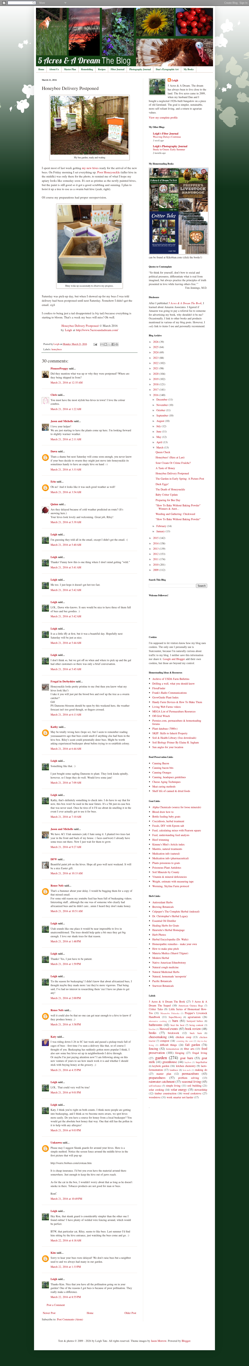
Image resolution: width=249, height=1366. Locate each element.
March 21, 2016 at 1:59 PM (66, 964)
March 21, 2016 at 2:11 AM (66, 439)
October (161, 410)
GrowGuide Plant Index (165, 697)
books (152, 1032)
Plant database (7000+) (165, 728)
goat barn (186, 1058)
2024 (156, 352)
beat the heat (178, 1025)
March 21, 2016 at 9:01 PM (66, 1092)
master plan (163, 1073)
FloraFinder (158, 688)
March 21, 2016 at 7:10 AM (66, 817)
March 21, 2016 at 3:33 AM (66, 469)
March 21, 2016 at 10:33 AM (66, 873)
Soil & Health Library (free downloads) (174, 738)
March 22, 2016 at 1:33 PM (66, 1267)
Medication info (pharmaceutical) (170, 858)
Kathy (54, 727)
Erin (53, 481)
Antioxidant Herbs (162, 902)
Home (41, 69)
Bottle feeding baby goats (166, 816)
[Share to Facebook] (113, 344)
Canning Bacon (160, 763)
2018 (156, 384)
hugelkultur (201, 1062)
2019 (156, 379)
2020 (156, 374)
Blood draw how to (163, 812)
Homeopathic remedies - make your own (174, 944)
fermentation (172, 1049)
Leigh (68, 330)
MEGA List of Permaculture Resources (174, 711)
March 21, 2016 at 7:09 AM (66, 782)
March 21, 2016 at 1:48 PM (66, 941)
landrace (174, 1070)
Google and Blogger (174, 659)
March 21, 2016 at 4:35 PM (66, 1070)
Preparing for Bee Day (168, 500)
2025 (156, 347)
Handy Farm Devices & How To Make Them (177, 702)
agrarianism (194, 1017)
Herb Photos (159, 934)
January (161, 531)
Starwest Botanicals (163, 986)
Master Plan (70, 69)
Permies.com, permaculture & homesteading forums (176, 722)
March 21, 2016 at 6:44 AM (66, 748)
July (159, 426)
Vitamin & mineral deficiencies (169, 877)
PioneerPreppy (59, 368)
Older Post (130, 1313)
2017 (156, 389)
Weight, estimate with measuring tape (173, 881)
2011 (156, 559)
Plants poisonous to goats (166, 863)
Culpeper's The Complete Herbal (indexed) (176, 911)
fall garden (192, 1044)
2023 (156, 358)
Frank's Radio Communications (169, 693)
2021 (156, 368)
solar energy (179, 1089)
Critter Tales (156, 1009)
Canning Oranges (161, 772)
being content (196, 1025)
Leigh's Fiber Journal (165, 133)
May (159, 437)
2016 (156, 395)
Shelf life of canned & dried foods (171, 791)
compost (164, 1041)
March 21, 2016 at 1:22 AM (66, 409)
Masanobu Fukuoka (169, 1013)
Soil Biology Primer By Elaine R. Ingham (175, 742)
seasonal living (191, 1081)
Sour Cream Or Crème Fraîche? (173, 463)
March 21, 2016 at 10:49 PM (66, 1198)
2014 (156, 543)
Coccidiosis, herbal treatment (168, 821)
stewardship (200, 1089)
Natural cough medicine (165, 967)
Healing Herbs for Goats (165, 925)
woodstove (154, 1097)
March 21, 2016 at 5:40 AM (66, 545)
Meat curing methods (163, 786)
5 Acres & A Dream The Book (167, 1001)
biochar (152, 1029)
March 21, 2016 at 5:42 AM (66, 590)
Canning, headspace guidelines (169, 777)
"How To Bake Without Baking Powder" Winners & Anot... (178, 506)
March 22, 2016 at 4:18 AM (66, 1240)
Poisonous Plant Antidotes (166, 867)
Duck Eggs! (162, 484)
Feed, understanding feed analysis (170, 835)
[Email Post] (95, 344)
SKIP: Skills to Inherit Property (170, 733)
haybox (188, 1062)
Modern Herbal (160, 958)
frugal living (199, 1053)
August (160, 421)
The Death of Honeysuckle (170, 489)
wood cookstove (192, 1093)
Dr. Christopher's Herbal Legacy (170, 916)
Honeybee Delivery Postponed (80, 326)
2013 (156, 548)
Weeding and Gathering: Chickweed (175, 514)
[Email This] (102, 344)
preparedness (157, 1077)
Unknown (56, 1142)
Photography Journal (140, 69)
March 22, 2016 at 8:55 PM (66, 1297)
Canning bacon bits (162, 768)
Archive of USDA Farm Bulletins (170, 679)
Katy (53, 1037)
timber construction (165, 1093)
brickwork (173, 1033)
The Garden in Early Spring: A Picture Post (180, 478)
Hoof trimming (160, 840)
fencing (153, 1048)
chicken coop (183, 1037)
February (161, 526)
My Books (189, 69)
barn (175, 1020)
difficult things (168, 1045)
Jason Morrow (158, 1341)
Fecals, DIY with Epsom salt (168, 825)
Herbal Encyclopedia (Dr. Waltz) (170, 939)
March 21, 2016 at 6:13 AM (66, 714)
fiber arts (189, 1049)
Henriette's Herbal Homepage (168, 930)
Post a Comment (56, 1305)
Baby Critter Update (167, 494)
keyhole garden (160, 1066)
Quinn (54, 504)
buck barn (196, 1033)
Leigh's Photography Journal (170, 146)
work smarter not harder (180, 1097)
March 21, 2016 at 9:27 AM (66, 847)
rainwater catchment (162, 1081)
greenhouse (169, 1061)
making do (201, 1070)
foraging (179, 1053)
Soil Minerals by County (165, 872)
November (162, 405)
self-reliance (155, 1085)
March (160, 447)
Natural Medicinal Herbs (165, 972)
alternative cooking (158, 1021)
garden (161, 1057)
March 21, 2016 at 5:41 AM (66, 567)
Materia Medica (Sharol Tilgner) (170, 953)
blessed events (169, 1028)
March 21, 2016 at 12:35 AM (66, 382)
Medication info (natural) (166, 853)
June (159, 431)
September (162, 415)
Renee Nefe (57, 885)
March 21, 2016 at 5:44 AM (66, 643)
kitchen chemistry (186, 1066)
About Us (54, 69)
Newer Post (49, 1313)
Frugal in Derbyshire (63, 681)
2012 (156, 554)
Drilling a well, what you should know (173, 683)
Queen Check (163, 452)
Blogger (186, 1341)
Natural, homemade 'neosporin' (169, 976)
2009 (156, 570)
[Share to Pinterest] (117, 344)
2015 (156, 538)
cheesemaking (158, 1037)
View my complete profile (163, 117)
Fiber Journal (117, 69)
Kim (53, 1253)
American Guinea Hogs (190, 1005)
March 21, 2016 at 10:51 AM (66, 911)
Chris (54, 395)
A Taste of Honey (165, 468)
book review (193, 1028)
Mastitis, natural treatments (167, 849)
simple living (173, 1085)
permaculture (190, 1073)
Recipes (102, 69)
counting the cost (184, 1040)
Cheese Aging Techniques (166, 782)
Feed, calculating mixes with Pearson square (176, 830)
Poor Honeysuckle (109, 172)
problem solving (188, 1078)
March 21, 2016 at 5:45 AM (66, 669)
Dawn (54, 451)
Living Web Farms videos (166, 707)
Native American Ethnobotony (169, 962)
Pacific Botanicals (162, 981)
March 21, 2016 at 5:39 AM (66, 522)
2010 (156, 564)
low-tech (187, 1069)
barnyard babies (195, 1021)
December (162, 399)
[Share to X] (109, 344)
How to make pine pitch (165, 949)
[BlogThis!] (106, 344)
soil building (194, 1085)
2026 (156, 342)
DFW (54, 859)
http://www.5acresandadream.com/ (97, 330)
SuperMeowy (175, 1017)
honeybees (57, 349)
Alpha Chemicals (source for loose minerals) (176, 807)
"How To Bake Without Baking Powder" (178, 519)
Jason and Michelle (62, 421)
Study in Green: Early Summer (169, 149)
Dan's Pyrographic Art (167, 69)
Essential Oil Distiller (164, 921)
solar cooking (156, 1089)
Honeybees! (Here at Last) (170, 457)
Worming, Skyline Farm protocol (170, 886)
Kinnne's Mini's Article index (168, 844)
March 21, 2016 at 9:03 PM (66, 1130)
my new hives (90, 168)
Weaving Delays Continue (167, 136)
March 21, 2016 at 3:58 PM (66, 1024)
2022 (156, 363)
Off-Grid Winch (161, 716)
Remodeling (87, 69)
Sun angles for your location (167, 747)
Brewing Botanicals (163, 907)
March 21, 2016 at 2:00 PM (66, 998)
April (159, 442)
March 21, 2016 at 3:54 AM (66, 492)
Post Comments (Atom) (70, 1319)
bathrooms (155, 1024)
